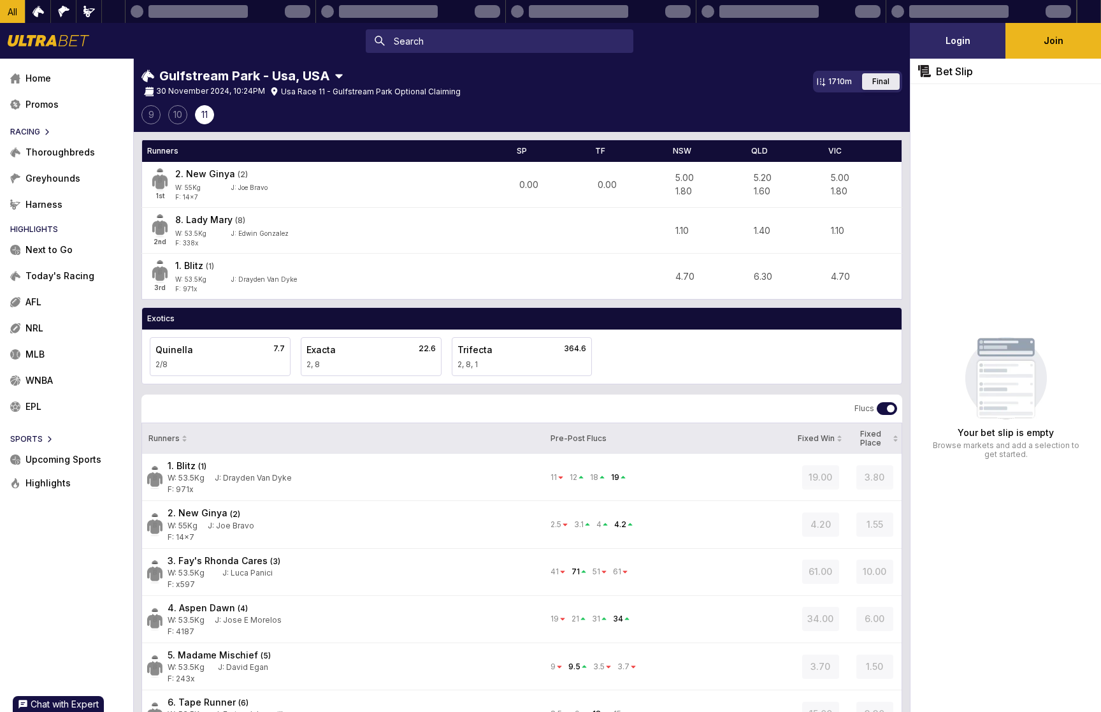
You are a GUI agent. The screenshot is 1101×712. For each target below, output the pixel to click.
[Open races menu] (339, 75)
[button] (12, 11)
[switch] (887, 408)
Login (958, 40)
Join (1053, 40)
